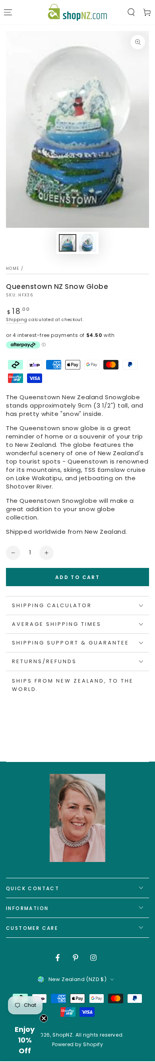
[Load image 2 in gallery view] (87, 243)
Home (12, 268)
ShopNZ (62, 1034)
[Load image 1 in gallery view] (67, 243)
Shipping (16, 320)
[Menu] (8, 12)
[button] (131, 12)
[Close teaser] (44, 1018)
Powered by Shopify (77, 1044)
